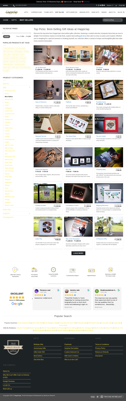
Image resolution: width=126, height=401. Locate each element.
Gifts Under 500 (71, 12)
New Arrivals (9, 165)
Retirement (8, 182)
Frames (104, 12)
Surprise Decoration (71, 348)
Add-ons (6, 84)
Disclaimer (99, 356)
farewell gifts (14, 58)
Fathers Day (9, 128)
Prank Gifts (8, 176)
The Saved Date (71, 136)
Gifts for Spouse (34, 328)
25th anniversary (8, 51)
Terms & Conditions (102, 344)
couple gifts (15, 54)
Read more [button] (68, 307)
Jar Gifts (54, 323)
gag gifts (6, 61)
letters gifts (15, 67)
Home (5, 20)
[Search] (123, 12)
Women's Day (9, 205)
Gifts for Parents (59, 328)
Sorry (6, 188)
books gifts (7, 54)
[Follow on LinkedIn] (102, 5)
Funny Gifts (63, 325)
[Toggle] (29, 87)
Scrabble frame (101, 102)
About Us (112, 12)
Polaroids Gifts (82, 323)
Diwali (6, 116)
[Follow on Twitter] (100, 5)
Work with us (7, 389)
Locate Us (6, 385)
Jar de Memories (40, 67)
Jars (6, 153)
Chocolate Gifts (106, 323)
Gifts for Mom (88, 330)
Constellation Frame (72, 205)
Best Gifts (47, 323)
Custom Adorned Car (71, 352)
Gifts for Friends (21, 328)
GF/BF (7, 142)
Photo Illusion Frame (72, 67)
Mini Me (68, 169)
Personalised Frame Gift (67, 323)
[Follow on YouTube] (104, 5)
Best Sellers (59, 12)
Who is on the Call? (71, 359)
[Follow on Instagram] (98, 5)
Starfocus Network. (49, 395)
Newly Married (9, 168)
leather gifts (7, 67)
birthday (26, 51)
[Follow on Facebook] (96, 5)
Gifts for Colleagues (85, 328)
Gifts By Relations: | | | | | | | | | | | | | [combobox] (63, 329)
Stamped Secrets (40, 136)
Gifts (26, 12)
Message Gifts (84, 12)
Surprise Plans (36, 12)
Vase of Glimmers (40, 102)
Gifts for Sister (51, 330)
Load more (78, 253)
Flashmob (67, 344)
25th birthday (18, 51)
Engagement (9, 119)
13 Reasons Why (101, 239)
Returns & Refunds (102, 352)
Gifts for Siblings (71, 328)
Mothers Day (9, 159)
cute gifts (6, 58)
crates (22, 54)
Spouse (7, 194)
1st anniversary (20, 48)
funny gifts (23, 58)
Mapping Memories (102, 205)
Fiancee (7, 131)
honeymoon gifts (19, 64)
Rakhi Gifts (7, 209)
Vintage (7, 199)
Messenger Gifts (10, 156)
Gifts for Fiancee (46, 328)
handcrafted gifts (8, 64)
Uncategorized (8, 217)
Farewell (7, 122)
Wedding (7, 202)
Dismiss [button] (87, 2)
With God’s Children (71, 356)
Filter (6, 36)
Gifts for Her (109, 328)
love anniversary (25, 67)
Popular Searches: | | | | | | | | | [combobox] (63, 324)
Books (7, 102)
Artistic (7, 93)
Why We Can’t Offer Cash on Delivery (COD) (16, 376)
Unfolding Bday (101, 169)
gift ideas (83, 36)
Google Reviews (9, 381)
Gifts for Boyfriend (76, 330)
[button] (116, 5)
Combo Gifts (48, 12)
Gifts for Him (118, 328)
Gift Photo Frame (94, 323)
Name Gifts (95, 12)
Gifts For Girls (9, 145)
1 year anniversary (9, 48)
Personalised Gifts (24, 323)
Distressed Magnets (41, 169)
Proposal (7, 179)
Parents (7, 173)
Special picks (9, 191)
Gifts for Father (98, 328)
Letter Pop (38, 239)
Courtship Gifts (9, 113)
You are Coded (101, 136)
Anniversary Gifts (10, 91)
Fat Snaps (99, 67)
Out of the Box (9, 171)
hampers (22, 61)
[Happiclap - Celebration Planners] (11, 12)
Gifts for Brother (39, 330)
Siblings (7, 185)
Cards (7, 105)
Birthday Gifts (9, 99)
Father (7, 125)
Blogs (120, 12)
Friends (7, 136)
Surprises (6, 213)
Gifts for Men (9, 148)
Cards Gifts (117, 323)
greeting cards (14, 61)
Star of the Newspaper (73, 239)
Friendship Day (9, 139)
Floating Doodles (40, 205)
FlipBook (68, 102)
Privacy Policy (100, 348)
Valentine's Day (9, 196)
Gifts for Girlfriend (63, 330)
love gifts (6, 70)
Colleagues (8, 108)
